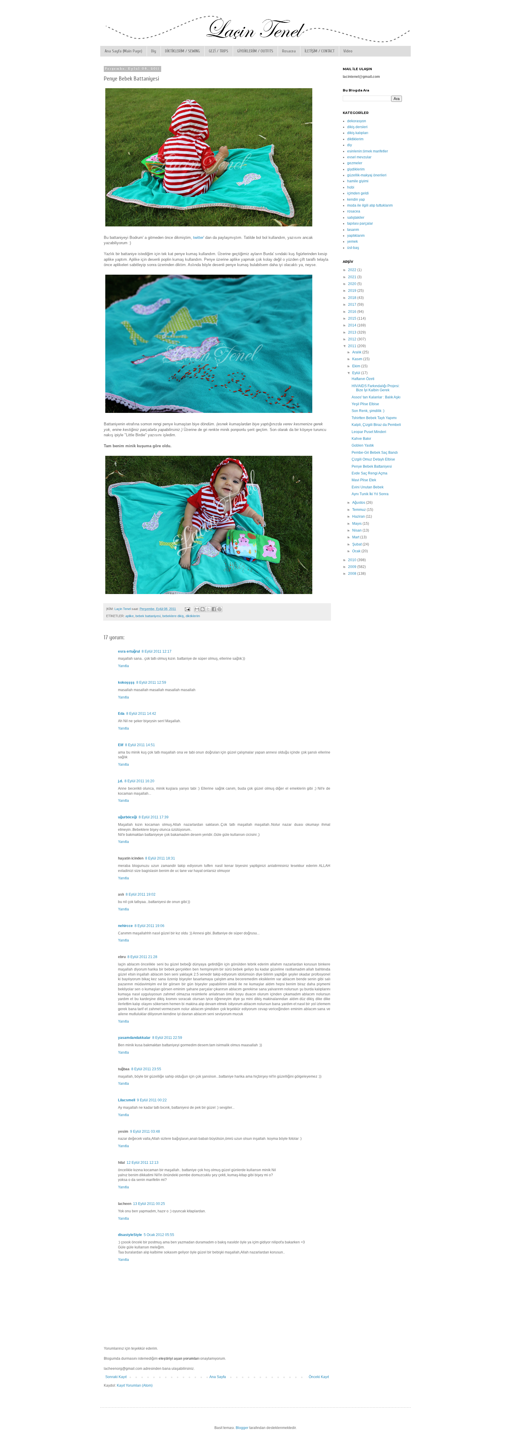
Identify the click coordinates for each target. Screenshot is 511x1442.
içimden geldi (358, 193)
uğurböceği (127, 817)
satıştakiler (355, 217)
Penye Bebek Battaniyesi (372, 466)
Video (347, 51)
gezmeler (354, 163)
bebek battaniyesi (148, 616)
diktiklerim (193, 616)
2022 (352, 270)
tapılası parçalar (360, 223)
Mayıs (357, 524)
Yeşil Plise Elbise (365, 404)
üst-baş (353, 248)
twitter (197, 237)
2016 (352, 312)
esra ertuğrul (129, 651)
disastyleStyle (130, 1235)
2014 (352, 325)
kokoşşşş (126, 682)
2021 (352, 277)
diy (349, 145)
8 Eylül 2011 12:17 (157, 651)
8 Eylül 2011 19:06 (149, 926)
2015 (352, 318)
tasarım (353, 230)
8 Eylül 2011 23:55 (146, 1069)
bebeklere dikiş (173, 616)
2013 (352, 332)
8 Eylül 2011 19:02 (141, 894)
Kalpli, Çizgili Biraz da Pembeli (376, 425)
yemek (352, 241)
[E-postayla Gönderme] (187, 609)
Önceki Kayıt (319, 1377)
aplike (129, 616)
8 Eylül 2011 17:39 (154, 817)
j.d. (120, 781)
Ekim (356, 366)
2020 (352, 284)
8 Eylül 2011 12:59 (151, 682)
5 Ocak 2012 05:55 (159, 1235)
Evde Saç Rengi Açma (369, 473)
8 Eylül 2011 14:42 (141, 714)
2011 (352, 346)
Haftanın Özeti (363, 379)
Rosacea (289, 51)
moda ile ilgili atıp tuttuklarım (370, 205)
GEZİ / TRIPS (218, 51)
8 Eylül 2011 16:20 (139, 781)
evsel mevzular (359, 157)
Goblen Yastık (363, 445)
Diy (153, 51)
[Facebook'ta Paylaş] (214, 609)
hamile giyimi (357, 181)
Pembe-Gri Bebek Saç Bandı (375, 452)
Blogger (242, 1428)
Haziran (359, 516)
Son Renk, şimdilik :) (368, 411)
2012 (352, 339)
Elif (120, 745)
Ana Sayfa (217, 1377)
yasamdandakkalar (134, 1038)
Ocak (356, 551)
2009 (352, 567)
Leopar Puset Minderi (369, 432)
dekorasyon (356, 121)
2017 (352, 304)
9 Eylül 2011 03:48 (145, 1131)
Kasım (357, 359)
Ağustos (359, 502)
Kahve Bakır (361, 439)
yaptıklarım (356, 236)
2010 (352, 560)
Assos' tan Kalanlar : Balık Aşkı (376, 397)
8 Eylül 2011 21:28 (142, 957)
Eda (121, 714)
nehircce (125, 926)
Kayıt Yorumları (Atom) (135, 1385)
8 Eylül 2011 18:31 (160, 858)
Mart (356, 537)
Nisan (357, 530)
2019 (352, 291)
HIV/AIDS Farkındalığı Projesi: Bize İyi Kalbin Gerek (376, 388)
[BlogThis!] (203, 609)
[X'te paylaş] (208, 609)
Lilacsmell (126, 1100)
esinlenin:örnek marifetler (367, 151)
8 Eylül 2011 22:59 (167, 1038)
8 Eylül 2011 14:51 (140, 745)
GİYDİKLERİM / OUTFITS (255, 51)
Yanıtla (123, 666)
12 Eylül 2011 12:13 (143, 1163)
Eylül (356, 373)
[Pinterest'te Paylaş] (219, 609)
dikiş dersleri (357, 127)
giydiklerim (356, 169)
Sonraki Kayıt (116, 1377)
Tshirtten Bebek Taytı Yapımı (374, 418)
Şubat (357, 544)
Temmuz (359, 510)
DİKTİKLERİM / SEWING (182, 51)
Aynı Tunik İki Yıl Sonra (370, 494)
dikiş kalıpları (357, 133)
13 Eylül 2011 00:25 (149, 1204)
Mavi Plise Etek (364, 480)
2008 (352, 574)
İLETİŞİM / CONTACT (319, 51)
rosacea (353, 211)
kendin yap (356, 199)
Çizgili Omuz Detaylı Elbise (373, 459)
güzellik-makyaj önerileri (367, 175)
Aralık (357, 352)
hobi (350, 187)
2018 (352, 298)
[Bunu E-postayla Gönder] (197, 609)
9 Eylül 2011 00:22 (152, 1100)
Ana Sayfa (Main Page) (123, 51)
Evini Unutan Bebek (368, 487)
